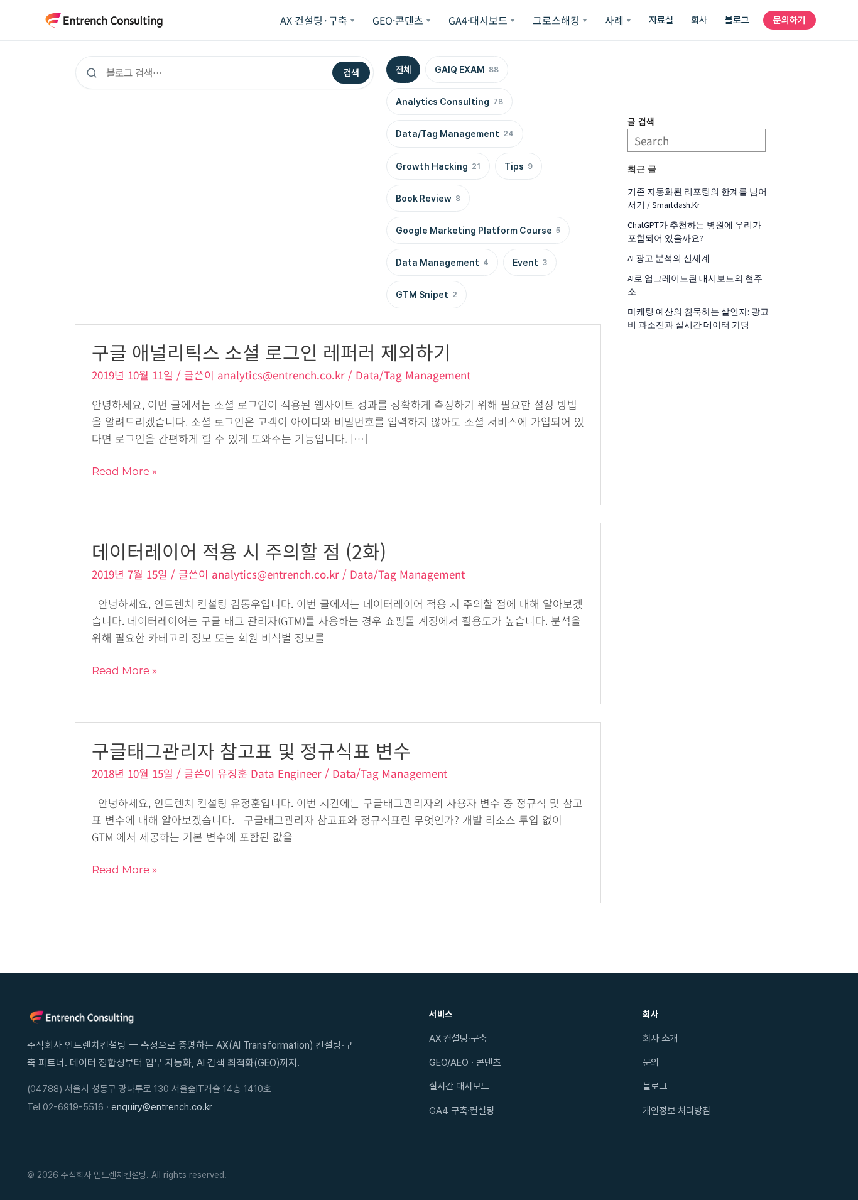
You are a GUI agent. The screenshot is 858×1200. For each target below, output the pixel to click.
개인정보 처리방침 (676, 1110)
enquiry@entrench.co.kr (161, 1107)
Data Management (442, 262)
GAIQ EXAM (467, 69)
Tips (518, 166)
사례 (614, 20)
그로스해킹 (556, 20)
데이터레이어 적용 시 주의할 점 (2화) (239, 551)
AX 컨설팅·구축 (313, 20)
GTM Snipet (426, 294)
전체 (403, 69)
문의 (651, 1062)
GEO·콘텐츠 (397, 20)
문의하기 (789, 20)
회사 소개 (660, 1038)
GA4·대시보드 (478, 20)
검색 (351, 72)
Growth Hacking (438, 166)
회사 (699, 20)
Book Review (428, 198)
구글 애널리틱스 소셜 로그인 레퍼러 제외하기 (271, 352)
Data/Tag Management (455, 133)
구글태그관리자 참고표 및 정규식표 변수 (251, 750)
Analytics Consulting (449, 101)
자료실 (661, 20)
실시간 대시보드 (459, 1086)
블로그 (737, 20)
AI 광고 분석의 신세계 (668, 258)
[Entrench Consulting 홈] (104, 20)
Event (530, 262)
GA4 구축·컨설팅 (461, 1110)
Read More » (124, 471)
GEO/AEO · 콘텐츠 (465, 1062)
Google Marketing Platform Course (478, 230)
